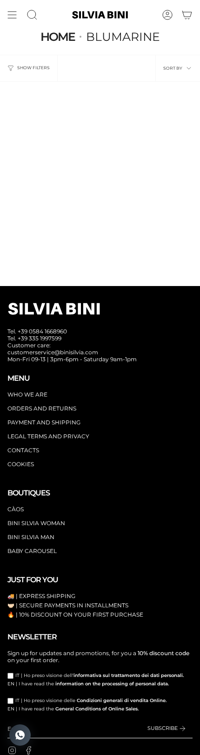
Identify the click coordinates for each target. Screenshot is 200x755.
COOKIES (20, 464)
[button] (32, 15)
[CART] (187, 15)
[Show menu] (12, 15)
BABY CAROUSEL (32, 550)
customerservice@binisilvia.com (52, 352)
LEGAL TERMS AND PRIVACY (48, 436)
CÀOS (15, 509)
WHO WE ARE (27, 394)
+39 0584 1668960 (42, 331)
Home (57, 37)
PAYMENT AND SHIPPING (43, 422)
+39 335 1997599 (39, 338)
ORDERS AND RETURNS (41, 408)
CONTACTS (23, 450)
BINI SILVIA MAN (30, 537)
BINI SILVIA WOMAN (36, 523)
